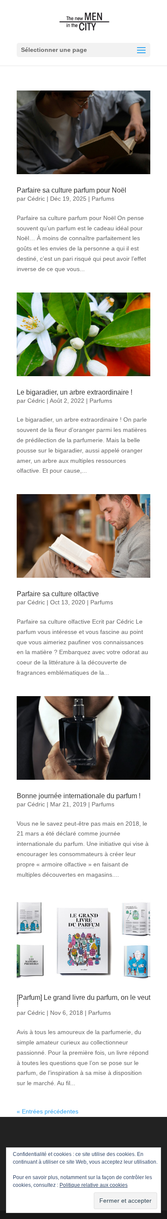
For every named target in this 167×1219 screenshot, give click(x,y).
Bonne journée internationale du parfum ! (78, 796)
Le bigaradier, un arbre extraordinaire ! (74, 392)
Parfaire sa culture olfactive (58, 593)
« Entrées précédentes (47, 1111)
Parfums (103, 198)
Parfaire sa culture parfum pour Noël (71, 190)
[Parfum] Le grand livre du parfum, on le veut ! (83, 1001)
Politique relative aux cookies (94, 1185)
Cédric (36, 198)
